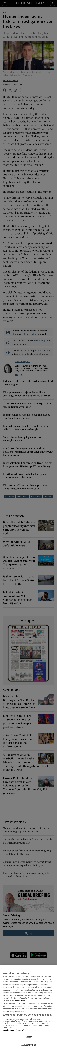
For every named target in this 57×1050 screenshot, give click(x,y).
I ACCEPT (28, 1037)
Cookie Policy (20, 1001)
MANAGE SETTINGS (28, 1045)
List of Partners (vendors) (13, 1030)
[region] (28, 1007)
